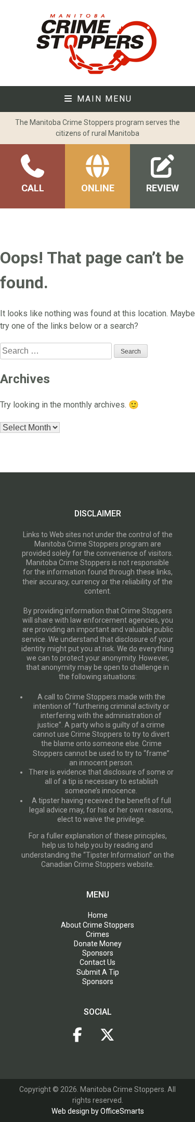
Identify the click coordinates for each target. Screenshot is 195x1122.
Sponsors (97, 953)
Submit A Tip (97, 972)
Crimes (97, 934)
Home (98, 915)
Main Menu (103, 99)
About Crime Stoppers (97, 925)
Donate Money (98, 943)
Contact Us (97, 962)
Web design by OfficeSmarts (97, 1111)
